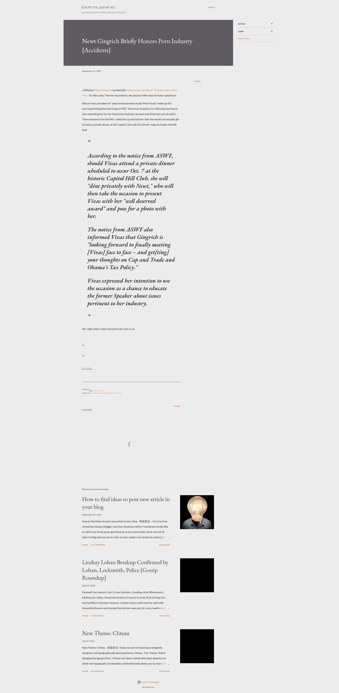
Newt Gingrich (103, 90)
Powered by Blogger (150, 682)
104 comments (98, 545)
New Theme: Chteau (105, 633)
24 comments (97, 671)
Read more (164, 545)
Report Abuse (244, 38)
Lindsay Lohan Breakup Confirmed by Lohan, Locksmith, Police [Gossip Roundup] (125, 569)
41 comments (97, 616)
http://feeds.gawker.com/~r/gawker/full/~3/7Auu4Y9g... (107, 393)
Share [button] (198, 81)
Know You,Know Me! (98, 7)
